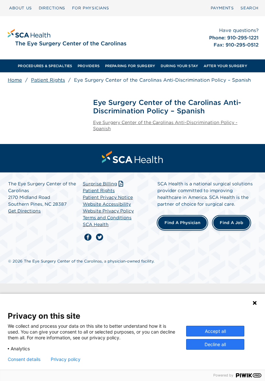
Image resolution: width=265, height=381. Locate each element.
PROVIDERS (89, 66)
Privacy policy (65, 359)
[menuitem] (20, 8)
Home (15, 80)
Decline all (215, 344)
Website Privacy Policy (108, 210)
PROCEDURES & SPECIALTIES (45, 66)
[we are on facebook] (88, 237)
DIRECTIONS (52, 7)
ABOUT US (20, 7)
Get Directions (24, 210)
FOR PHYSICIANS (90, 7)
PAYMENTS (222, 7)
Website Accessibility (107, 204)
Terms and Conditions (107, 217)
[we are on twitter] (99, 237)
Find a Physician (182, 222)
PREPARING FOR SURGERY (130, 66)
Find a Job (231, 222)
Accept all (215, 331)
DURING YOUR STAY (179, 66)
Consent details (24, 359)
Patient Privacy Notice (108, 197)
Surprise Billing (100, 183)
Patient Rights (48, 80)
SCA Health (96, 224)
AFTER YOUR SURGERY (225, 66)
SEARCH (249, 7)
